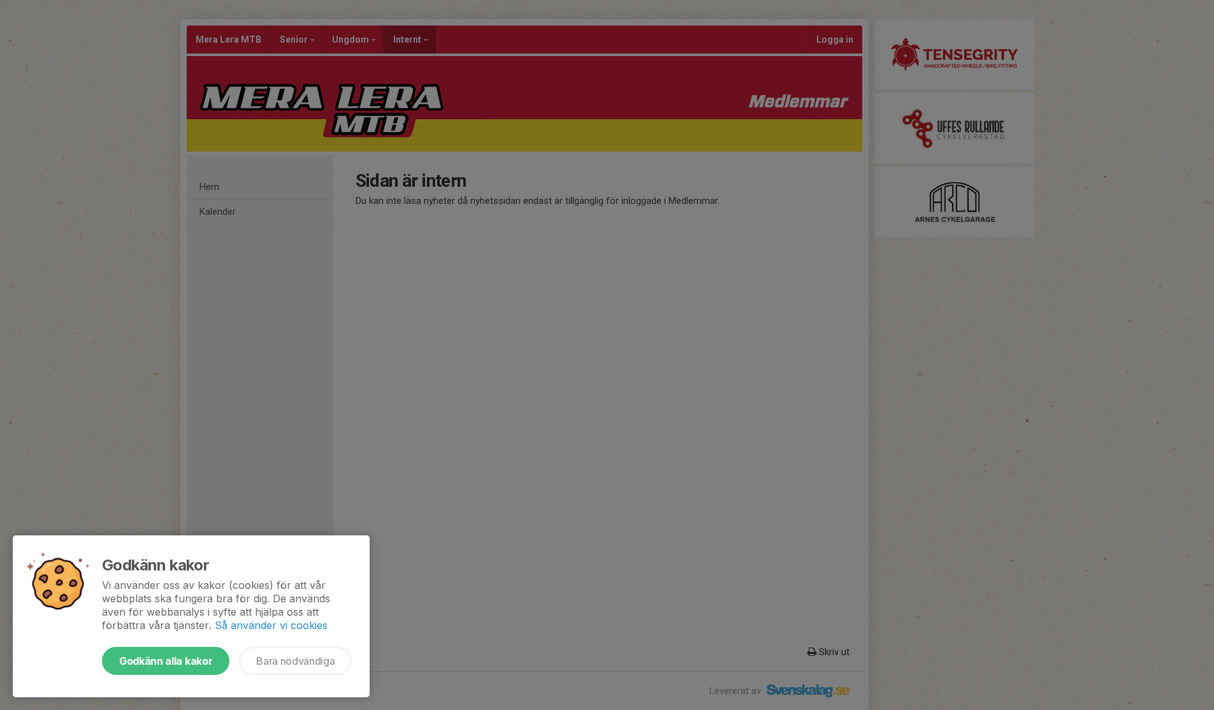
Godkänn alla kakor (165, 661)
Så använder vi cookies (271, 625)
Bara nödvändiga (295, 661)
